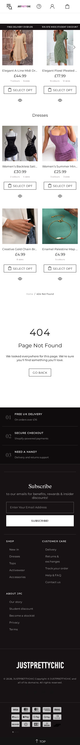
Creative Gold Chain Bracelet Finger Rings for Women (20, 249)
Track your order (56, 568)
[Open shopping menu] (9, 6)
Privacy (14, 622)
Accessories (17, 577)
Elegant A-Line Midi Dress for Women (20, 70)
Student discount (21, 608)
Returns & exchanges (52, 559)
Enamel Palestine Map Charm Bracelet (60, 249)
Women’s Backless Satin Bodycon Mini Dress (20, 166)
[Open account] (52, 6)
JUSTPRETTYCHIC (24, 6)
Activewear (17, 570)
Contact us (52, 582)
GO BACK (40, 372)
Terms (13, 629)
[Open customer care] (39, 6)
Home (29, 294)
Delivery (50, 549)
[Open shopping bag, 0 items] (67, 6)
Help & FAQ (53, 575)
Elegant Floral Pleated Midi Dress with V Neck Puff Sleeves (60, 70)
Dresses (40, 115)
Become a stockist (22, 615)
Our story (15, 601)
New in (14, 549)
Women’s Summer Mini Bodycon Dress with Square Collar (60, 166)
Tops (12, 563)
